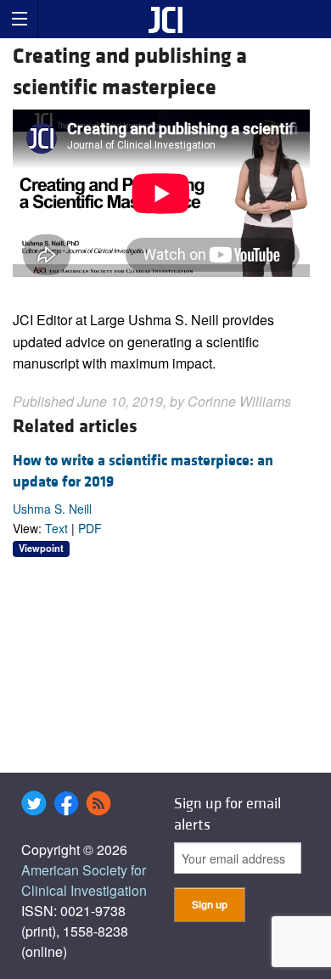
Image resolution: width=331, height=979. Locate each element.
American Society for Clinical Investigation (84, 880)
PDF (90, 528)
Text (56, 528)
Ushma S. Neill (52, 508)
